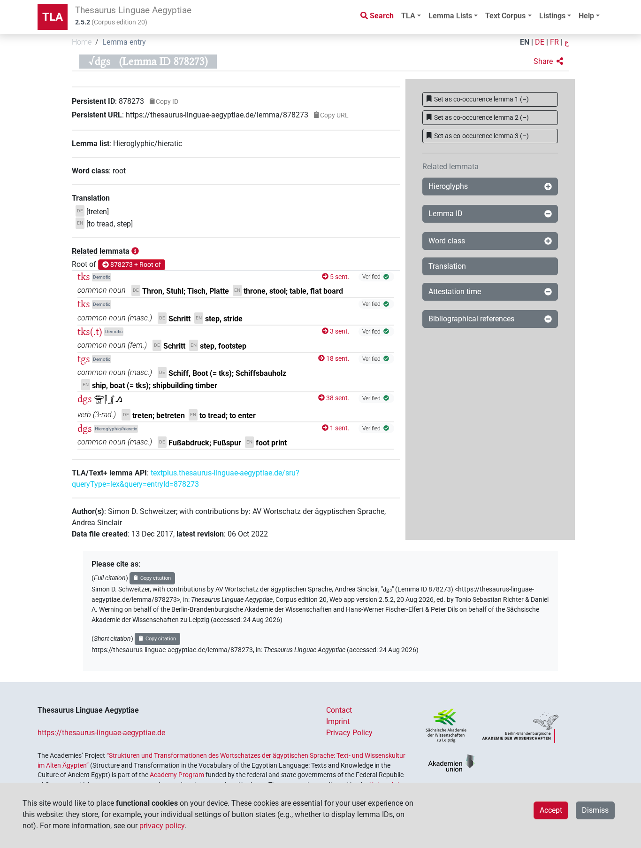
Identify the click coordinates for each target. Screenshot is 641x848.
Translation (447, 266)
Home (82, 42)
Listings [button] (552, 15)
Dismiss (595, 810)
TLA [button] (408, 15)
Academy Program (177, 774)
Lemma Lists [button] (450, 15)
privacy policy (161, 825)
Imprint (338, 721)
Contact (339, 710)
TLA (52, 16)
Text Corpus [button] (505, 15)
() (481, 99)
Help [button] (586, 15)
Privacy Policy (349, 732)
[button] (548, 61)
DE (539, 42)
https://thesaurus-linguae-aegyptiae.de (101, 732)
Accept (551, 810)
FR (554, 42)
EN (524, 42)
